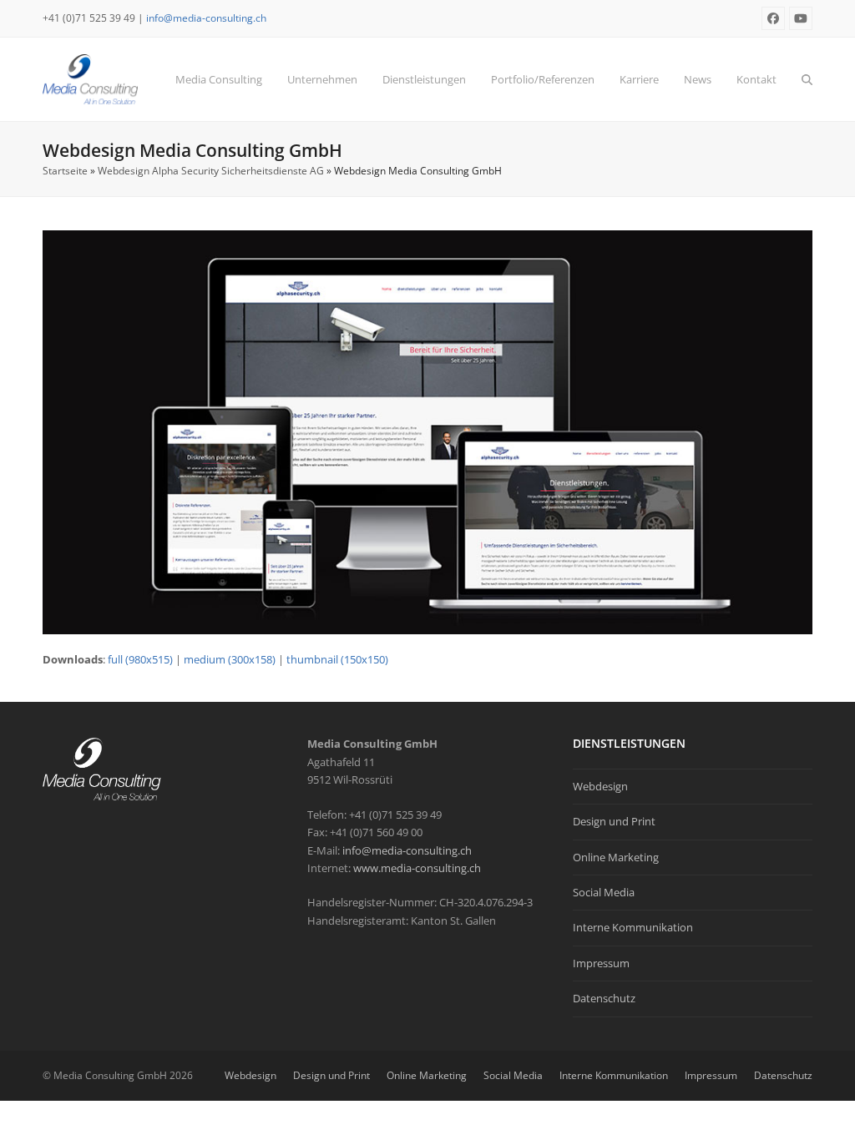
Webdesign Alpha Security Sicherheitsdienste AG (211, 171)
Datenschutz (604, 998)
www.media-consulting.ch (417, 867)
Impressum (601, 963)
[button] (807, 79)
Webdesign (600, 786)
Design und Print (614, 821)
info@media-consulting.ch (206, 18)
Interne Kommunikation (633, 927)
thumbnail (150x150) (337, 659)
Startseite (65, 171)
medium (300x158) (230, 659)
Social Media (604, 892)
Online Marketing (616, 857)
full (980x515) (140, 659)
